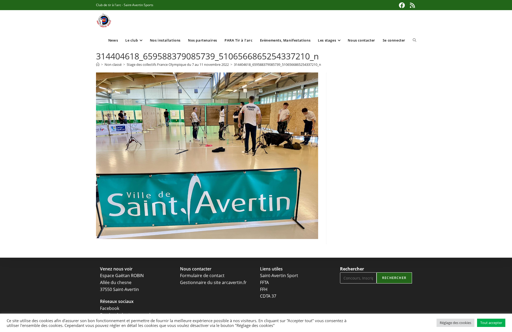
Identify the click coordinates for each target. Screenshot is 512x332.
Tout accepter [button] (491, 322)
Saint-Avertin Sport (279, 275)
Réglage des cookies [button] (455, 322)
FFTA (264, 282)
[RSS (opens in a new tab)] (411, 5)
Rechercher (352, 269)
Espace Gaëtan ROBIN (122, 275)
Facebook (109, 308)
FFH (263, 289)
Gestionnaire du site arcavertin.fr (213, 282)
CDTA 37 (268, 296)
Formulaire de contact (202, 275)
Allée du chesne (115, 282)
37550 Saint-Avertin (119, 289)
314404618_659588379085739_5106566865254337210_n (277, 64)
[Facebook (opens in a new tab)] (402, 5)
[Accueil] (97, 64)
